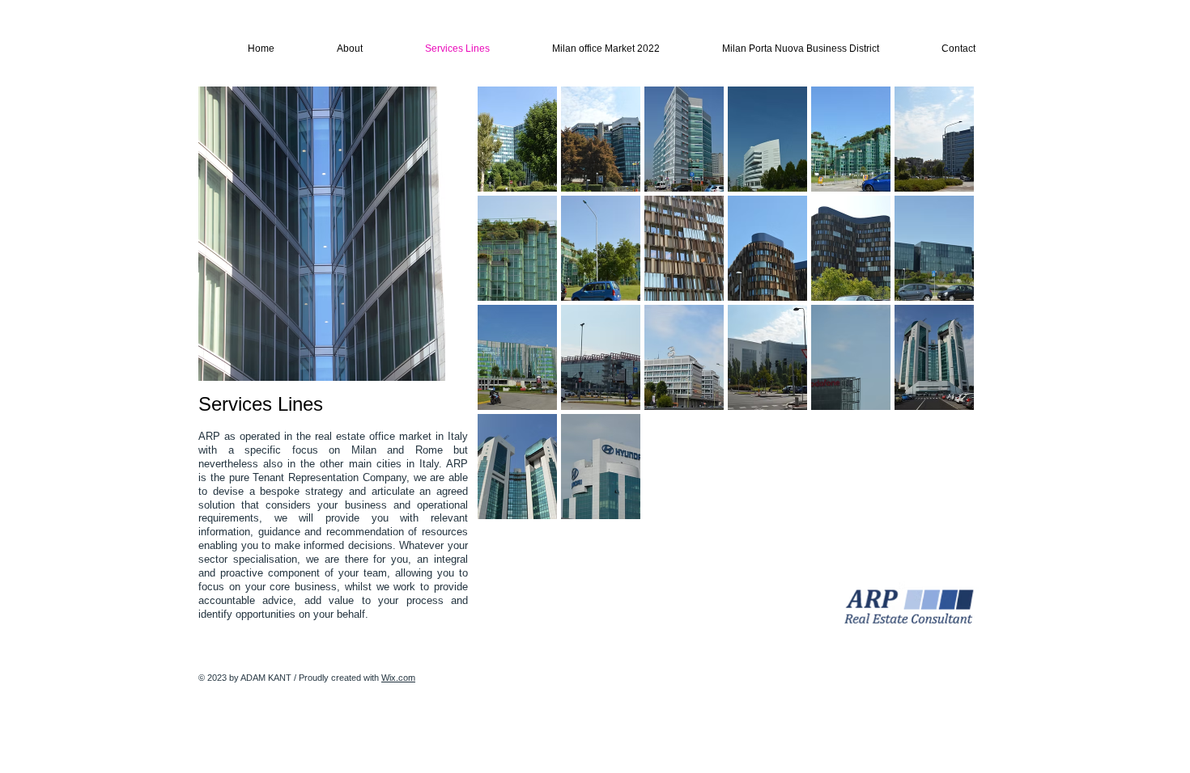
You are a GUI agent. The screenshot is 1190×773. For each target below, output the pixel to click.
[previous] (512, 317)
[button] (517, 139)
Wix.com (398, 677)
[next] (939, 317)
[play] (941, 506)
